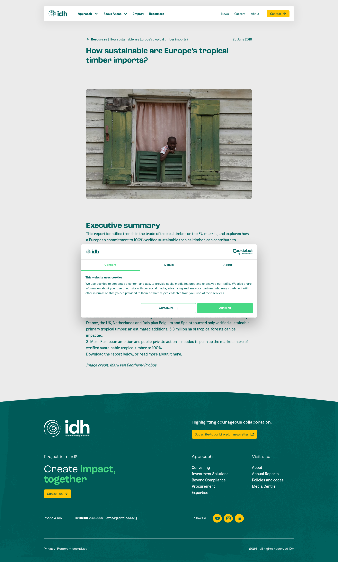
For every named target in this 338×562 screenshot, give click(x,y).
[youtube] (217, 518)
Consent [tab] (110, 264)
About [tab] (227, 264)
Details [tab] (169, 264)
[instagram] (228, 518)
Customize (166, 308)
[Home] (58, 13)
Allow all (225, 308)
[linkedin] (239, 518)
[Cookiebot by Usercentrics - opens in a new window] (235, 252)
